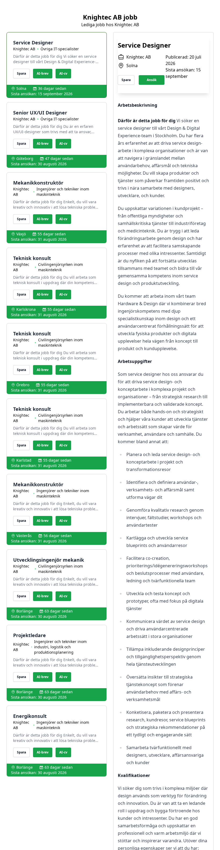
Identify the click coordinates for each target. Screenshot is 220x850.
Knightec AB (24, 48)
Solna (21, 88)
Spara (21, 73)
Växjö (21, 233)
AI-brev (43, 73)
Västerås (24, 535)
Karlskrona (26, 309)
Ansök (151, 80)
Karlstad (23, 460)
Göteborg (24, 158)
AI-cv (63, 73)
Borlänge (24, 611)
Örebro (22, 384)
